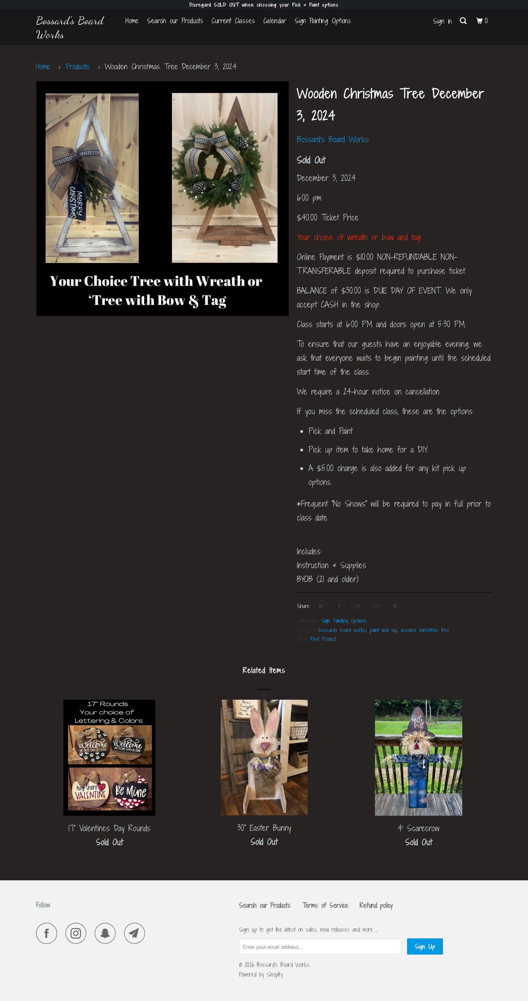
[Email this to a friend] (394, 606)
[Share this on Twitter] (320, 606)
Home (132, 21)
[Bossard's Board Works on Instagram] (78, 933)
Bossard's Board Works (70, 27)
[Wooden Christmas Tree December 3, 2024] (162, 198)
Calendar (274, 21)
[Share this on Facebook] (338, 606)
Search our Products (175, 21)
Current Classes (233, 21)
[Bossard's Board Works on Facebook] (48, 933)
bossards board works (342, 630)
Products (78, 66)
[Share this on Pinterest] (357, 606)
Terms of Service (325, 905)
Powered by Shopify (261, 974)
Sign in (442, 21)
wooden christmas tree (425, 630)
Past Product (323, 638)
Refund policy (376, 905)
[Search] (463, 21)
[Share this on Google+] (375, 606)
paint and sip (383, 630)
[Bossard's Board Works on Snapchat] (107, 933)
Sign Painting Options (323, 21)
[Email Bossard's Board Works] (137, 933)
